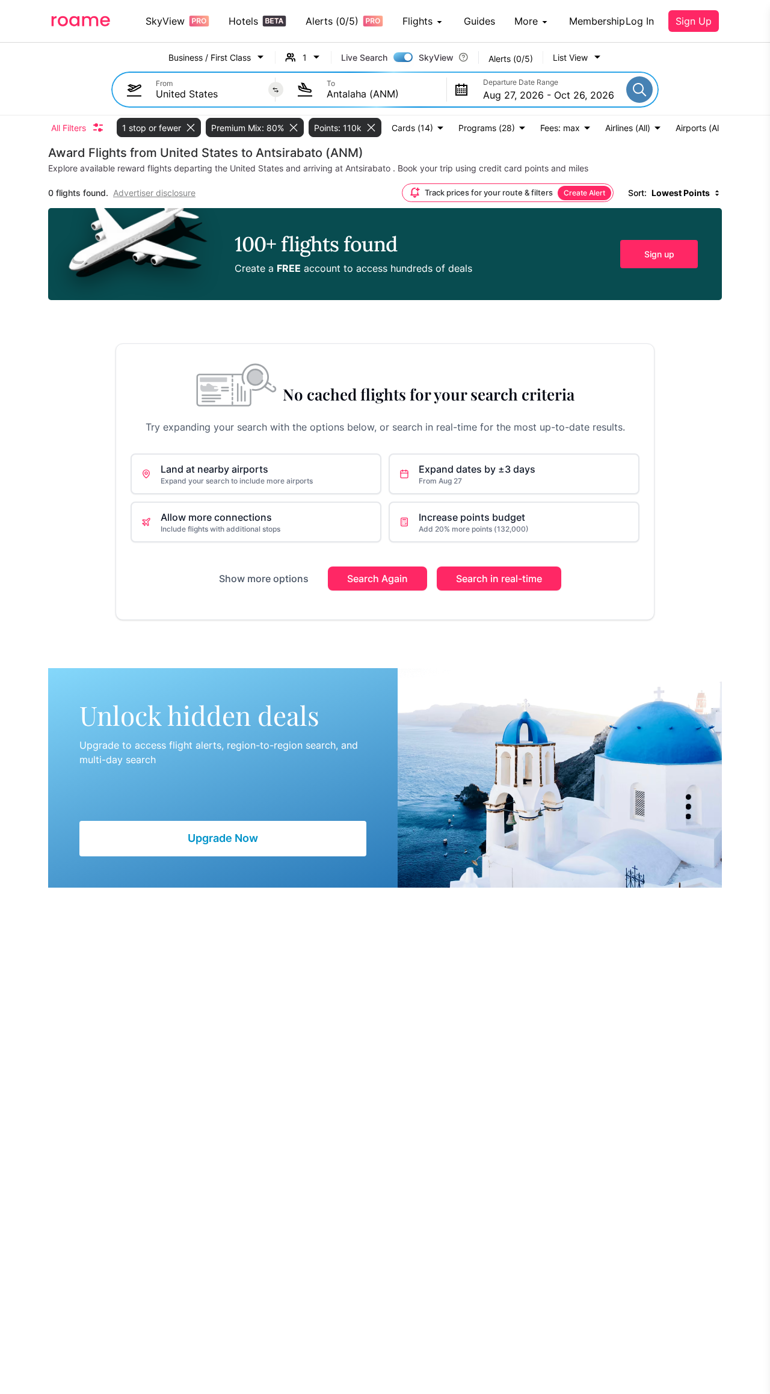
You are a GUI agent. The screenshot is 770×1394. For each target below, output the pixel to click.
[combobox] (209, 94)
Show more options (264, 579)
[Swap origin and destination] (275, 89)
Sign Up (694, 21)
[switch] (403, 57)
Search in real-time (499, 579)
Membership (597, 21)
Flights (417, 21)
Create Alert (584, 192)
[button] (577, 57)
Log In (640, 21)
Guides (479, 21)
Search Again (377, 579)
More (526, 21)
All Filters (68, 128)
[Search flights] (639, 89)
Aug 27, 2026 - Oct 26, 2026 (548, 95)
